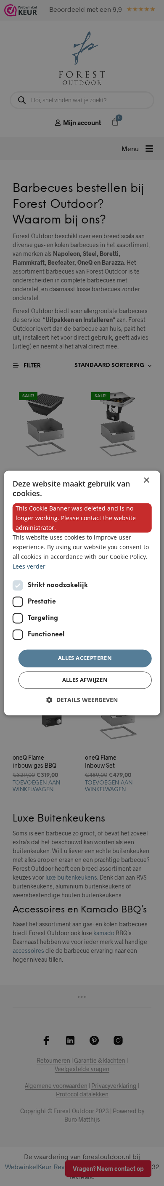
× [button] (146, 480)
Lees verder (29, 567)
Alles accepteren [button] (85, 658)
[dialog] (82, 593)
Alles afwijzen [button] (85, 680)
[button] (82, 700)
